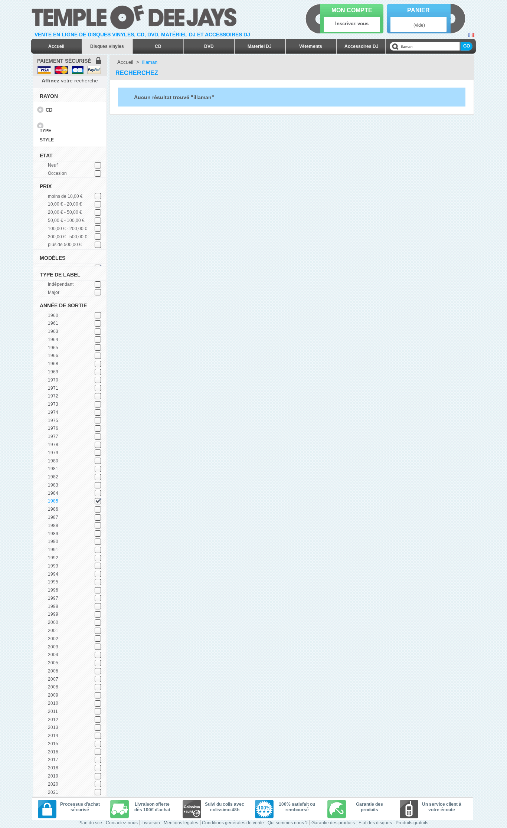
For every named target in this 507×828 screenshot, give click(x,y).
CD (158, 46)
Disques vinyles (107, 46)
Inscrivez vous (352, 23)
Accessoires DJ (361, 46)
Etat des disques (375, 822)
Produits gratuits (412, 822)
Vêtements (310, 46)
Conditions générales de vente (233, 822)
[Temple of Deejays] (136, 16)
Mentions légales (181, 822)
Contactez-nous (122, 822)
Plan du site (90, 822)
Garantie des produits (333, 822)
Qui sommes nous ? (288, 822)
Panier (418, 10)
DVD (209, 46)
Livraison (150, 822)
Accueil (56, 46)
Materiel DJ (260, 46)
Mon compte (351, 10)
